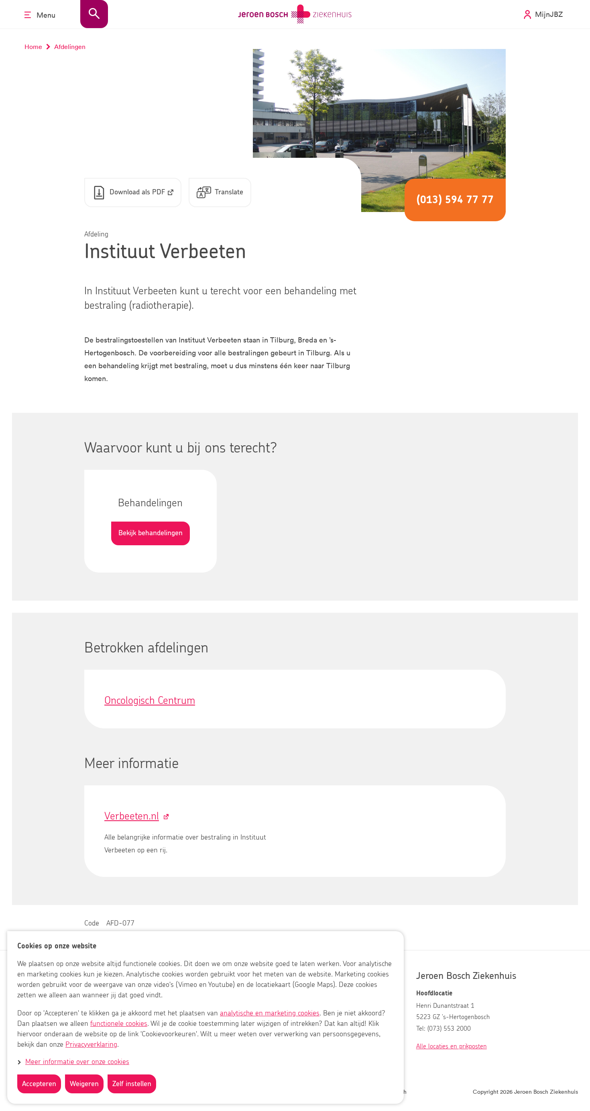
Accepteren (39, 1084)
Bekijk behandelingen (150, 533)
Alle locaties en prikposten (451, 1046)
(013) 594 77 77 (455, 200)
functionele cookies (118, 1023)
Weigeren (84, 1084)
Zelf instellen (131, 1084)
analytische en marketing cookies (269, 1013)
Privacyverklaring (91, 1044)
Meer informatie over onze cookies (77, 1062)
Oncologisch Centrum (149, 700)
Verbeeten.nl (131, 816)
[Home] (294, 14)
